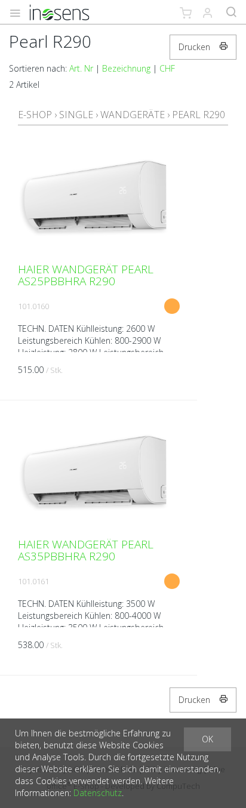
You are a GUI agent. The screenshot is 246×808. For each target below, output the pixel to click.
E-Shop (35, 114)
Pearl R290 (198, 114)
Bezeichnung (126, 68)
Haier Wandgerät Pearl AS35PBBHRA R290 (85, 550)
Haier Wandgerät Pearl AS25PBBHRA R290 (85, 275)
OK (207, 739)
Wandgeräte (132, 114)
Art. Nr (81, 68)
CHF (167, 68)
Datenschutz (97, 792)
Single (76, 114)
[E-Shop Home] (59, 12)
